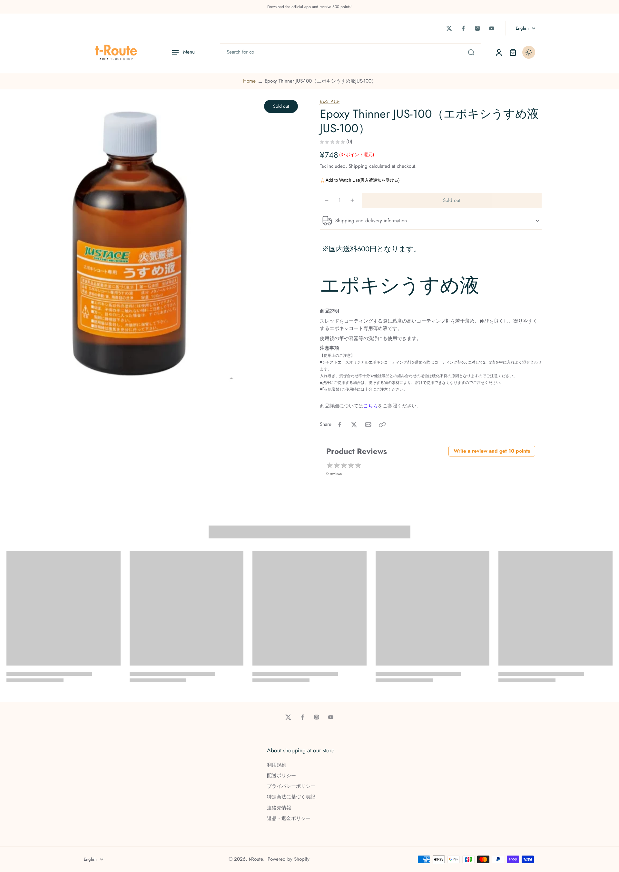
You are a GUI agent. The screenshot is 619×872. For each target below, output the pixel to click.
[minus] (326, 200)
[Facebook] (463, 28)
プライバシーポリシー (291, 786)
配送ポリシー (281, 775)
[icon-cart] (513, 52)
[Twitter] (449, 28)
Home (249, 81)
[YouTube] (492, 28)
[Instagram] (477, 28)
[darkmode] (528, 52)
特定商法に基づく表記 (291, 797)
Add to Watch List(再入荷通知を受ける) (362, 180)
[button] (452, 200)
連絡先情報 (279, 808)
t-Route (256, 859)
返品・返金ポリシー (288, 818)
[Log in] (498, 52)
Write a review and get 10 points (492, 451)
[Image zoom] (152, 244)
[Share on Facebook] (340, 424)
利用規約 (276, 765)
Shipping (359, 166)
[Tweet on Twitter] (354, 424)
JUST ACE (329, 101)
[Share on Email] (368, 424)
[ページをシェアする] (382, 424)
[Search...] (471, 52)
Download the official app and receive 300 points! (309, 7)
